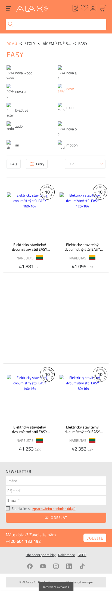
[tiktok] (82, 566)
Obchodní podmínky (40, 555)
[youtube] (43, 566)
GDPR (82, 555)
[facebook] (30, 566)
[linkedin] (69, 566)
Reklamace (66, 555)
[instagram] (56, 566)
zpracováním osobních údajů (54, 508)
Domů (12, 43)
